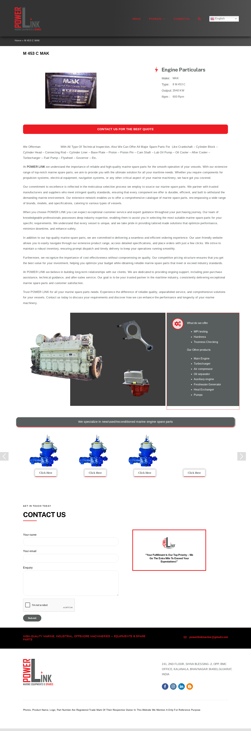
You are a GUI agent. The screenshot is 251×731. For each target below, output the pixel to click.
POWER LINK (36, 166)
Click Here (45, 472)
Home (18, 40)
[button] (199, 19)
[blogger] (189, 686)
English (219, 18)
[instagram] (173, 686)
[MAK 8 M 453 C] (70, 67)
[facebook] (165, 686)
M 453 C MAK (50, 146)
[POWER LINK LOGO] (28, 8)
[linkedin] (181, 686)
